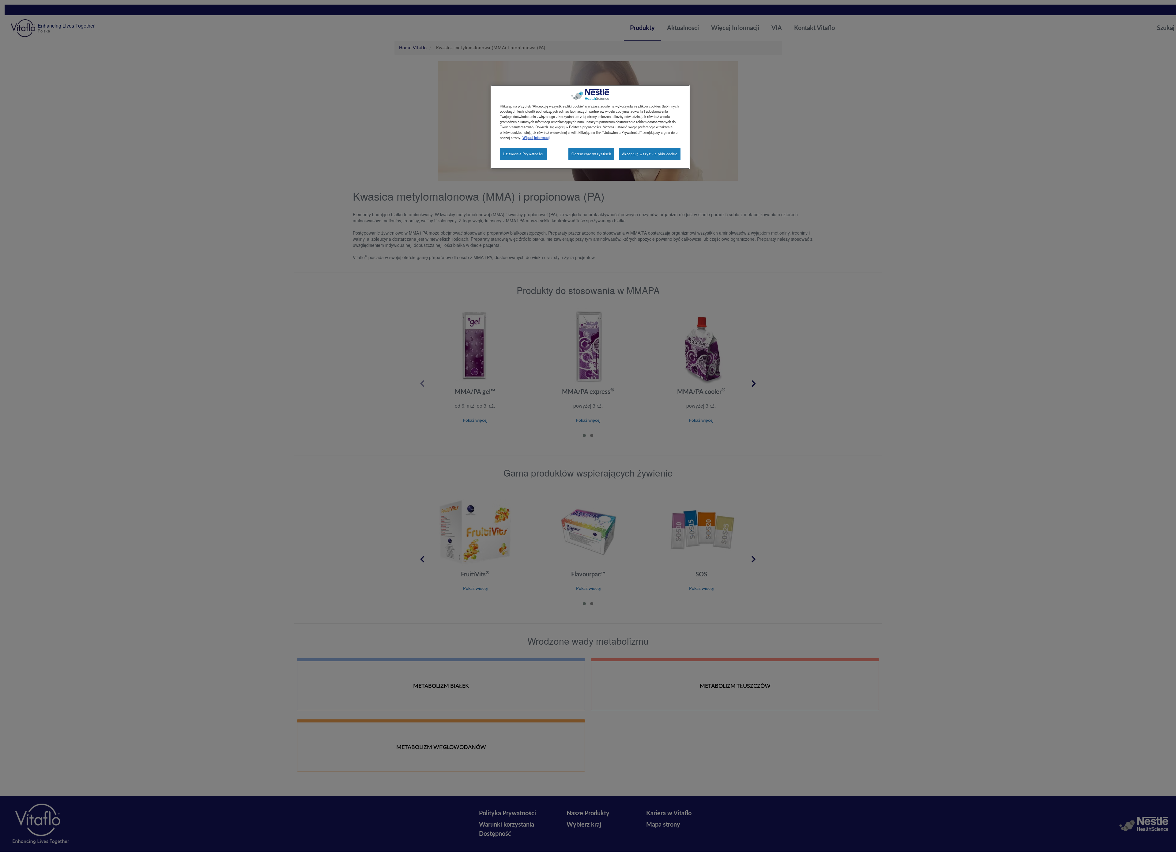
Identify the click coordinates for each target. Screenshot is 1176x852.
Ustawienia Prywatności (523, 153)
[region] (590, 127)
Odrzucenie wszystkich (591, 153)
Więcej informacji (536, 137)
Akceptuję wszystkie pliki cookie (649, 153)
